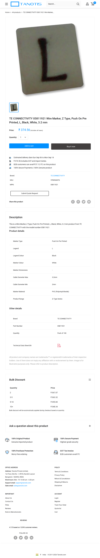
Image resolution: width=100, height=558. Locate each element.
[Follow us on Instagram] (26, 538)
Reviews (8, 508)
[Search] (78, 4)
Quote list (58, 508)
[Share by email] (89, 202)
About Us (8, 498)
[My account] (87, 3)
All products (16, 12)
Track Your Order (60, 505)
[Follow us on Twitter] (21, 538)
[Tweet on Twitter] (83, 202)
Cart (56, 512)
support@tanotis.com (23, 483)
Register (57, 501)
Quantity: (13, 137)
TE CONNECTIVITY (58, 176)
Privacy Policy (59, 475)
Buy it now (71, 146)
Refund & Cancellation (62, 479)
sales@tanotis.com (20, 486)
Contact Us (9, 501)
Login (56, 498)
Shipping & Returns (61, 482)
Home (7, 12)
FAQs (7, 505)
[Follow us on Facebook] (15, 538)
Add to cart (29, 146)
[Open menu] (6, 4)
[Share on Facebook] (73, 202)
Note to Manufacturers (13, 512)
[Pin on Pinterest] (78, 202)
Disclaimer (58, 485)
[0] (92, 3)
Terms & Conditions (61, 472)
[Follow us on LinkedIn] (31, 538)
